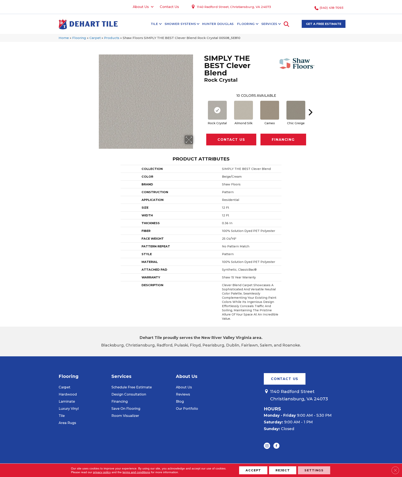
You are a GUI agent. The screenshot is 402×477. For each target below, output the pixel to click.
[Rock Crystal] (217, 110)
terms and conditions (136, 472)
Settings (314, 470)
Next (310, 106)
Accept (253, 470)
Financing (283, 140)
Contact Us (231, 140)
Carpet (95, 38)
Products (111, 38)
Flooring (246, 24)
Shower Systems (180, 24)
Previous (202, 106)
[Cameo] (269, 110)
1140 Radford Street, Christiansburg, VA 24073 (234, 7)
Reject (283, 470)
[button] (160, 24)
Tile (154, 24)
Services (269, 24)
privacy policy (102, 472)
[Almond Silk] (243, 110)
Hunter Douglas (218, 24)
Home (64, 38)
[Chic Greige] (295, 110)
